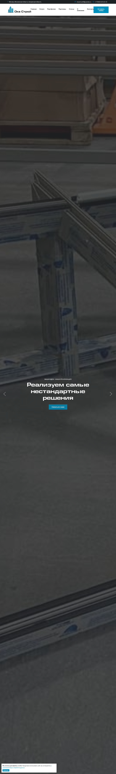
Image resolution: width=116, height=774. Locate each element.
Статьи (71, 9)
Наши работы (58, 404)
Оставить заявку (101, 9)
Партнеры (62, 9)
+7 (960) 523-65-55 (101, 2)
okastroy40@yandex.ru (84, 2)
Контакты (90, 9)
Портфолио (51, 9)
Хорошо (6, 770)
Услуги (41, 9)
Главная (34, 9)
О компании (80, 9)
